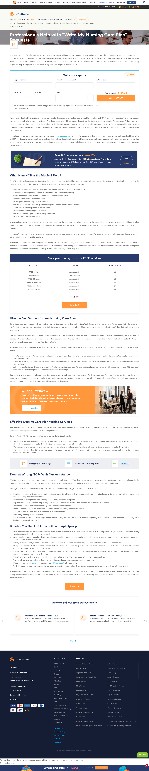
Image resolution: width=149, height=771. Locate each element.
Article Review (112, 664)
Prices (38, 19)
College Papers (113, 712)
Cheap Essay (112, 703)
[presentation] (4, 621)
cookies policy (105, 2)
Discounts (45, 19)
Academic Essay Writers (85, 664)
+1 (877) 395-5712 (109, 7)
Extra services (59, 712)
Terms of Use (59, 728)
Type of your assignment (66, 80)
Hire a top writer (31, 408)
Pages (58, 92)
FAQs (56, 688)
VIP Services (58, 702)
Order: (116, 97)
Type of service (20, 80)
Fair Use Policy (60, 735)
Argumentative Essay (84, 673)
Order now (74, 586)
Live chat (134, 7)
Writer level (101, 80)
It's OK (131, 2)
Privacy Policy (59, 732)
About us (57, 681)
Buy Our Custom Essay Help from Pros (121, 721)
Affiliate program (60, 698)
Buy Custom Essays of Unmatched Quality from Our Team (89, 725)
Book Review (112, 681)
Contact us (58, 723)
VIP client (32, 563)
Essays (52, 19)
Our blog (57, 695)
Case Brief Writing (83, 699)
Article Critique (113, 677)
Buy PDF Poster (113, 695)
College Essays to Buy (115, 708)
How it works (59, 663)
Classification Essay (114, 717)
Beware (57, 719)
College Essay (81, 708)
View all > (73, 641)
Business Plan (81, 690)
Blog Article (80, 686)
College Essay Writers (84, 712)
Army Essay (111, 673)
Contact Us (68, 19)
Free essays (58, 691)
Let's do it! (74, 305)
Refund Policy (59, 739)
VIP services (57, 563)
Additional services (61, 716)
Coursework (80, 717)
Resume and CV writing (62, 709)
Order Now (81, 20)
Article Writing (81, 668)
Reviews (59, 19)
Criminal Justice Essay (84, 721)
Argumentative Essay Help (86, 677)
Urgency (17, 92)
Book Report (81, 681)
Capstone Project (114, 699)
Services (57, 667)
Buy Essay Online (113, 690)
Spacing (38, 92)
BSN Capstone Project (116, 686)
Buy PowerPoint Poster (84, 695)
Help (126, 158)
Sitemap (57, 742)
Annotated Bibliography (116, 668)
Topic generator (60, 705)
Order (32, 19)
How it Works (23, 19)
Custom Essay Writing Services (119, 725)
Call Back (123, 7)
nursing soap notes (64, 136)
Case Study (80, 703)
